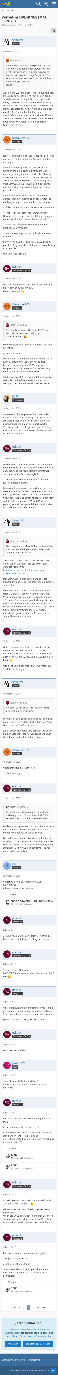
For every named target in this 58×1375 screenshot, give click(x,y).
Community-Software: (29, 1370)
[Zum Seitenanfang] (53, 1370)
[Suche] (38, 4)
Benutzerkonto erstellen (38, 1343)
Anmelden (13, 1343)
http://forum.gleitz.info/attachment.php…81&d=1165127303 (24, 572)
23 (38, 1307)
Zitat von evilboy (18, 324)
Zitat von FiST (17, 60)
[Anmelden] (46, 4)
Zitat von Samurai (19, 806)
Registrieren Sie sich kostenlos (36, 1332)
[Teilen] (53, 30)
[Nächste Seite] (43, 1307)
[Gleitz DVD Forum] (6, 4)
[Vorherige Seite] (14, 1307)
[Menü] (54, 4)
